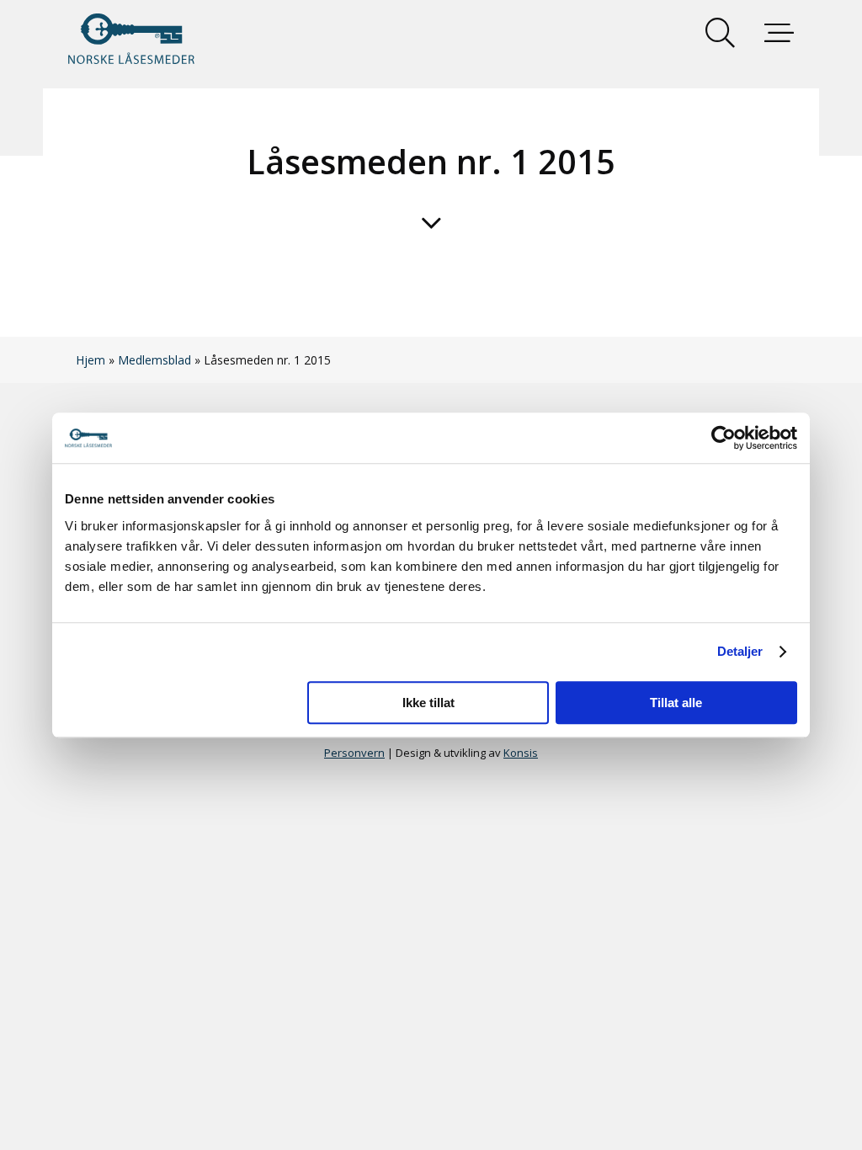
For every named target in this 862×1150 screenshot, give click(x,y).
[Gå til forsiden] (131, 39)
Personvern (354, 752)
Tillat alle (676, 702)
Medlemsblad (154, 360)
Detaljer (740, 651)
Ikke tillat (428, 702)
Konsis (520, 752)
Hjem (90, 360)
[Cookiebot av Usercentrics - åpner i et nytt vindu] (723, 437)
